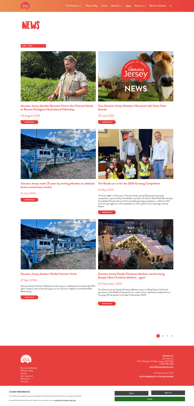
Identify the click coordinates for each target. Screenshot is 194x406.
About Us (115, 5)
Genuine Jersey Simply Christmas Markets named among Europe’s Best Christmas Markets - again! (131, 275)
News (128, 5)
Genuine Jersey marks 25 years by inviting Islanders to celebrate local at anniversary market (58, 185)
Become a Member (158, 5)
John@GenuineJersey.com (161, 366)
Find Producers (72, 5)
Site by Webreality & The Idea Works (156, 376)
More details (29, 122)
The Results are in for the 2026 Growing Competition (129, 183)
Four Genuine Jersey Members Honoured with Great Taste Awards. (132, 107)
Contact (24, 381)
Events (104, 5)
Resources (138, 5)
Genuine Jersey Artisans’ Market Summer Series (49, 274)
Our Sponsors (27, 376)
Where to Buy (92, 5)
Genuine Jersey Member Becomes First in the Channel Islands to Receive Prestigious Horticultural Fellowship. (57, 107)
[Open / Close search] (170, 5)
